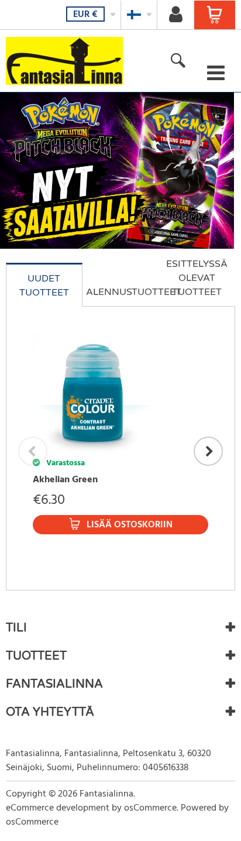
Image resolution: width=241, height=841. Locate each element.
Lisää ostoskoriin (130, 525)
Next (208, 451)
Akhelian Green (65, 480)
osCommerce (150, 808)
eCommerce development (57, 808)
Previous (32, 451)
